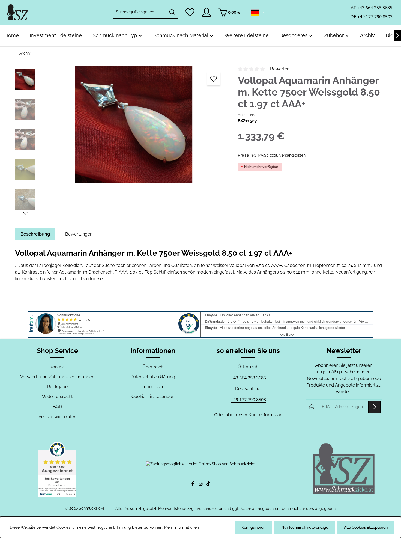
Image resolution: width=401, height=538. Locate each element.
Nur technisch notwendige (304, 527)
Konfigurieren (253, 527)
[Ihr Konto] (206, 12)
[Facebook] (193, 485)
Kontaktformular (265, 414)
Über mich (152, 367)
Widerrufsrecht (57, 396)
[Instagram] (201, 485)
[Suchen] (172, 12)
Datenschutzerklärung (153, 376)
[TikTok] (208, 485)
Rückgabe (57, 386)
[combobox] (140, 12)
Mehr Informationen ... (183, 527)
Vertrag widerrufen (57, 416)
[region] (121, 141)
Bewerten (279, 69)
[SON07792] (133, 124)
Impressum (152, 386)
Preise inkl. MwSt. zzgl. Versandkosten (272, 155)
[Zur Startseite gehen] (17, 12)
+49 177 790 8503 (248, 400)
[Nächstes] (397, 35)
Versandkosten (210, 508)
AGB (57, 406)
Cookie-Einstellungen (152, 396)
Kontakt (57, 367)
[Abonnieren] (374, 407)
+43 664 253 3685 (248, 378)
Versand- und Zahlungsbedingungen (57, 376)
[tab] (35, 234)
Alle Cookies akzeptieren (366, 527)
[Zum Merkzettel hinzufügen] (213, 78)
